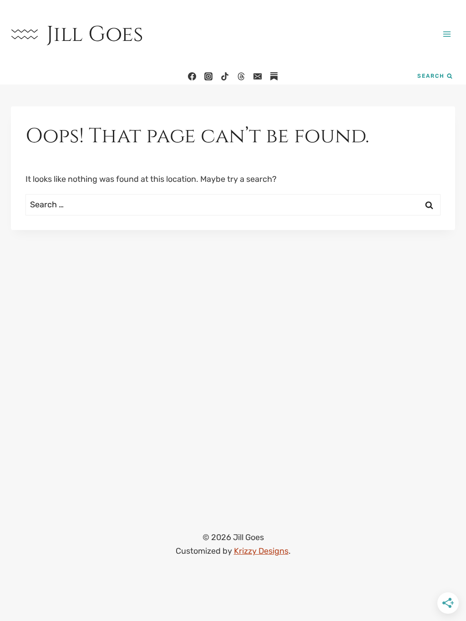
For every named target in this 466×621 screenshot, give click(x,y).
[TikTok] (225, 76)
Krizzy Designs (261, 551)
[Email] (257, 76)
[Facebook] (192, 76)
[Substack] (274, 76)
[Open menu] (446, 34)
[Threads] (241, 76)
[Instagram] (208, 76)
